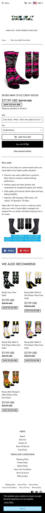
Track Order (22, 449)
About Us (22, 439)
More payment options (22, 151)
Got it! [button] (22, 509)
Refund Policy (22, 466)
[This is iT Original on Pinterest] (36, 492)
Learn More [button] (9, 502)
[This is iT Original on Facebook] (32, 492)
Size (3, 125)
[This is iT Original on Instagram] (41, 492)
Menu (7, 3)
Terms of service (22, 472)
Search (22, 436)
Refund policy (22, 476)
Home (4, 40)
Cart (29, 3)
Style (3, 115)
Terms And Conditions (22, 469)
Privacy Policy (22, 462)
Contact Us (22, 443)
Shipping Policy (22, 459)
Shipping (5, 108)
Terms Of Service (22, 446)
